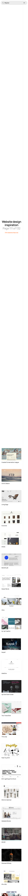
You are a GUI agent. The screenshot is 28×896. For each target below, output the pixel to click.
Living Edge (5, 504)
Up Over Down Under (8, 694)
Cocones (4, 525)
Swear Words (5, 589)
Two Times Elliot (6, 715)
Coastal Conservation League (10, 462)
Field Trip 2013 (6, 758)
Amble (3, 547)
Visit (17, 458)
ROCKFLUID (5, 568)
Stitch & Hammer (6, 800)
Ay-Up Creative (6, 631)
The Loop (4, 737)
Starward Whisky (6, 863)
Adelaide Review (6, 821)
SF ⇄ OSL (4, 884)
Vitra (3, 610)
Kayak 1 (4, 652)
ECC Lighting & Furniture (9, 779)
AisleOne (4, 673)
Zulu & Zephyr (6, 483)
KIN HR (3, 842)
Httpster (6, 3)
